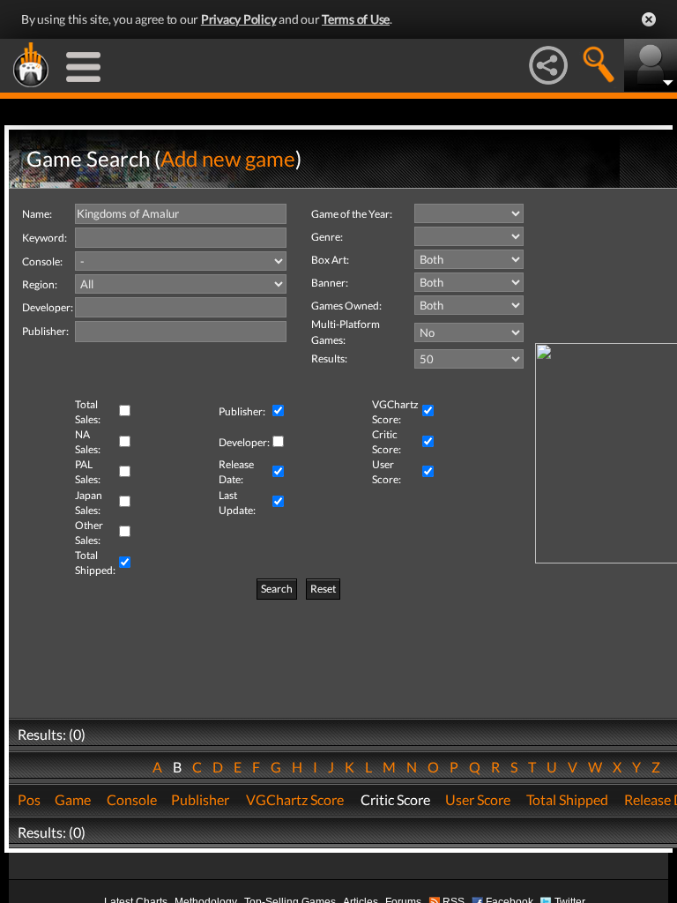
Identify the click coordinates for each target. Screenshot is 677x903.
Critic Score (395, 799)
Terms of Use (356, 18)
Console (132, 799)
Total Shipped (567, 799)
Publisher (200, 799)
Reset (323, 588)
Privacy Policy (239, 18)
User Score (477, 799)
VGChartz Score (295, 799)
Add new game (227, 158)
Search (277, 588)
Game (73, 799)
